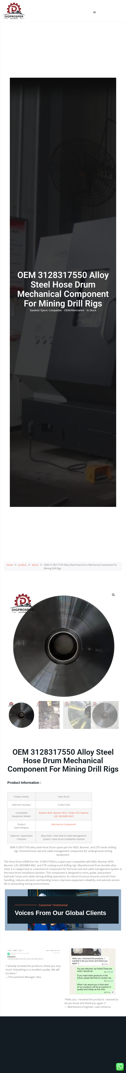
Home (9, 564)
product (22, 564)
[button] (94, 12)
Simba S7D (73, 812)
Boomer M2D (45, 812)
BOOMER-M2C (66, 816)
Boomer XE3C (60, 812)
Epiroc (35, 564)
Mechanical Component (63, 824)
